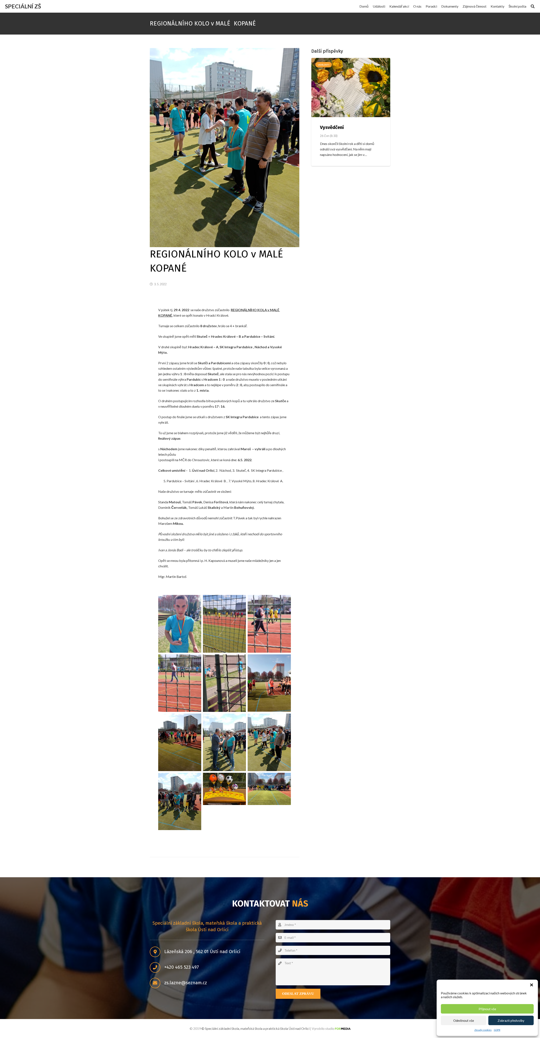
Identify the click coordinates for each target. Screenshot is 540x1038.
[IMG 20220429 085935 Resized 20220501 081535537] (179, 742)
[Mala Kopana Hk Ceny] (224, 789)
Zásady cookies (483, 1029)
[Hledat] (532, 6)
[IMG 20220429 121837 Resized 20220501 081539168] (269, 742)
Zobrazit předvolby (511, 1020)
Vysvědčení (332, 127)
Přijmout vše (487, 1009)
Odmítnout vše (463, 1020)
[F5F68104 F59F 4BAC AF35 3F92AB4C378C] (224, 683)
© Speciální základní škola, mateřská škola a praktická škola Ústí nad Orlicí (255, 1028)
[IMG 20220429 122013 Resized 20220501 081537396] (179, 801)
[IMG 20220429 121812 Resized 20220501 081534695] (224, 742)
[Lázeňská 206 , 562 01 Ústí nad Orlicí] (157, 952)
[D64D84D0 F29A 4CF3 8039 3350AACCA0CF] (179, 683)
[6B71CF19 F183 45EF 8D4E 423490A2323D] (179, 624)
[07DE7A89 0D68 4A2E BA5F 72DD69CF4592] (224, 624)
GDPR (497, 1029)
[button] (531, 985)
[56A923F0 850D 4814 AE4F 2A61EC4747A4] (269, 624)
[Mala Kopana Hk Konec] (269, 789)
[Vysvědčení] (350, 87)
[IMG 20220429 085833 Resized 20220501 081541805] (269, 683)
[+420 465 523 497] (157, 967)
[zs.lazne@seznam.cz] (157, 983)
